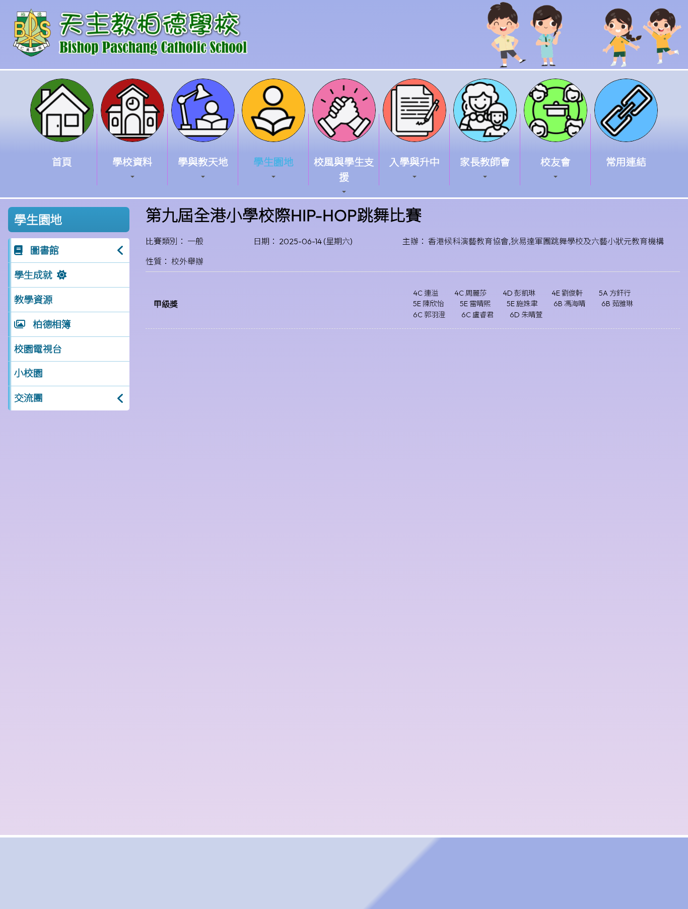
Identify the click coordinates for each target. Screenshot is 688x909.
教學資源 (33, 300)
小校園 (28, 373)
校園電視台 (38, 349)
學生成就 (33, 275)
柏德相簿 (51, 324)
